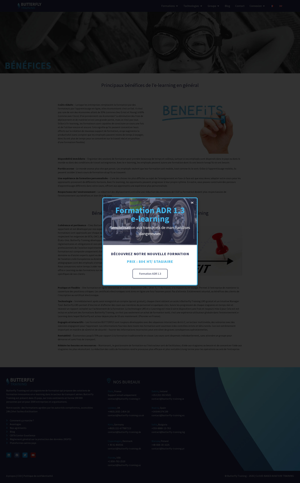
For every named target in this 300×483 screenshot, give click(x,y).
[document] (150, 241)
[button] (192, 202)
